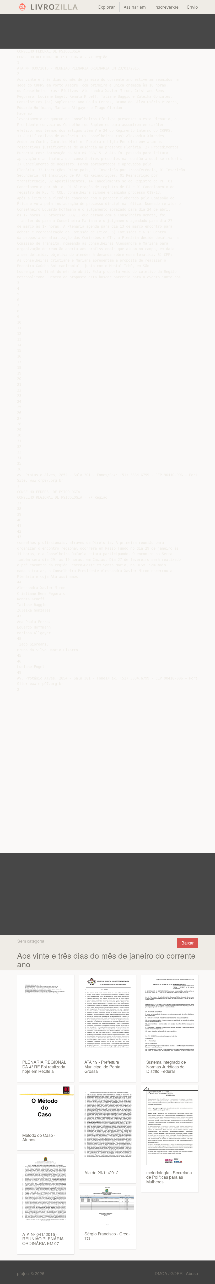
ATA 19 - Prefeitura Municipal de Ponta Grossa (102, 1066)
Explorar (106, 7)
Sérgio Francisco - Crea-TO (107, 1236)
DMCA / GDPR (169, 1273)
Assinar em (135, 7)
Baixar (187, 943)
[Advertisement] (107, 31)
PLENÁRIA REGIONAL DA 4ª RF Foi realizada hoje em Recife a (44, 1066)
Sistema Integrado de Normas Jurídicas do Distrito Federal (166, 1066)
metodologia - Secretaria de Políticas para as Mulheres (169, 1177)
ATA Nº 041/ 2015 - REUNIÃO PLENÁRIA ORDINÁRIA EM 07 (43, 1238)
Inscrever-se (166, 7)
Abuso (192, 1273)
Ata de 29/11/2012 (101, 1173)
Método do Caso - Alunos (38, 1137)
